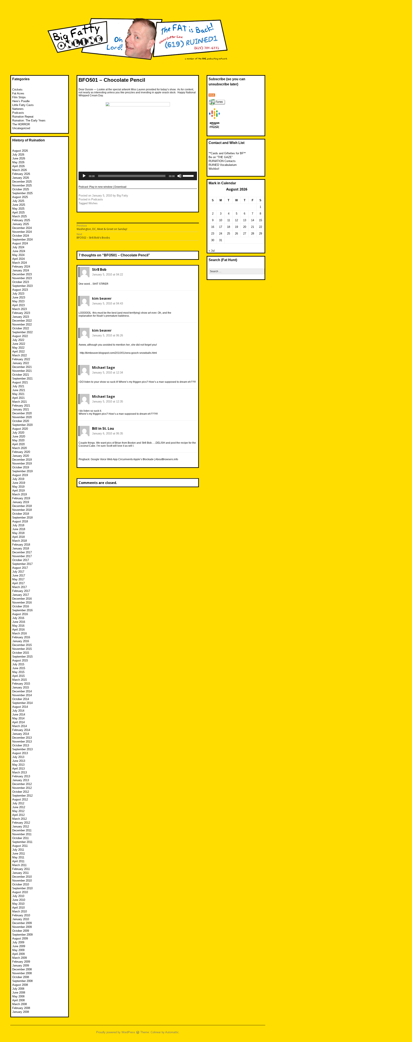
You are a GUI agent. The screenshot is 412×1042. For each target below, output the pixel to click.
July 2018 (18, 525)
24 (220, 233)
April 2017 (18, 583)
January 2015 (20, 687)
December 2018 (22, 506)
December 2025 (22, 181)
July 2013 (18, 757)
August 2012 (20, 799)
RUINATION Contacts (222, 161)
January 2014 (20, 733)
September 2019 (22, 471)
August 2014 (20, 706)
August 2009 (20, 938)
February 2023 (21, 313)
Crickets (17, 89)
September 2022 (22, 332)
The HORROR (21, 124)
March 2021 (19, 401)
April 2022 (18, 351)
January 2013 (20, 780)
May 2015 (18, 672)
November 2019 (22, 463)
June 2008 (18, 992)
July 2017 (18, 571)
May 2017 (18, 579)
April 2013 (18, 768)
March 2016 (19, 633)
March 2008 (19, 1004)
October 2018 (20, 513)
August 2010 (20, 892)
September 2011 (22, 842)
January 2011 (20, 872)
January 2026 (20, 177)
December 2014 (22, 691)
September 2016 (22, 610)
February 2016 (21, 637)
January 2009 (20, 965)
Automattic (172, 1032)
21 (252, 226)
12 (236, 220)
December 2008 (22, 969)
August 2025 (20, 197)
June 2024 (18, 251)
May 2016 (18, 625)
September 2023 (22, 285)
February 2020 (21, 452)
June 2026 (18, 158)
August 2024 (20, 243)
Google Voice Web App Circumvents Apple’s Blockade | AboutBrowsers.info (134, 459)
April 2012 (18, 815)
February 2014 (21, 730)
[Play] (84, 176)
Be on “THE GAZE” (221, 157)
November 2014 (22, 695)
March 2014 (19, 726)
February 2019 (21, 498)
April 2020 (18, 444)
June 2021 (18, 390)
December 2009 (22, 923)
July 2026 (18, 154)
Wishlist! (214, 168)
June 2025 (18, 204)
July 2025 (18, 201)
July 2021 (18, 386)
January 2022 (20, 363)
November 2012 (22, 787)
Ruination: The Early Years (28, 120)
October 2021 (20, 374)
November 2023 (22, 278)
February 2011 (21, 869)
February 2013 (21, 776)
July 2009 (18, 942)
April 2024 (18, 258)
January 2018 (20, 548)
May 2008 (18, 996)
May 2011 (18, 857)
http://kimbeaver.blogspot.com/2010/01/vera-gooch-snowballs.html (118, 352)
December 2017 (22, 552)
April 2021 (18, 397)
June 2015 (18, 668)
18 (228, 226)
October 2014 (20, 699)
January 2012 (20, 826)
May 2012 (18, 811)
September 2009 (22, 934)
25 (228, 233)
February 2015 (21, 683)
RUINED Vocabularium (223, 164)
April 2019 (18, 490)
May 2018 (18, 533)
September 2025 (22, 193)
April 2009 (18, 954)
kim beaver (102, 298)
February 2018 (21, 544)
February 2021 (21, 405)
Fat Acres (18, 93)
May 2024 (18, 255)
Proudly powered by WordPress (115, 1032)
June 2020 (18, 436)
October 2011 (20, 838)
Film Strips (19, 97)
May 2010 (18, 903)
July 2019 (18, 479)
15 (260, 220)
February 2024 (21, 266)
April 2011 (18, 861)
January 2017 (20, 594)
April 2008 (18, 1000)
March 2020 (19, 448)
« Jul (212, 250)
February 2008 (21, 1008)
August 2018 (20, 521)
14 (252, 220)
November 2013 (22, 741)
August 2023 (20, 289)
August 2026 (20, 150)
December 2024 (22, 228)
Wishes (93, 203)
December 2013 (22, 737)
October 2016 (20, 606)
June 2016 (18, 621)
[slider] (189, 175)
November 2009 (22, 927)
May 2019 (18, 486)
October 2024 (20, 235)
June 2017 (18, 575)
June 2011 (18, 853)
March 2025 (19, 216)
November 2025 (22, 185)
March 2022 (19, 355)
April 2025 (18, 212)
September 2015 (22, 656)
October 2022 (20, 328)
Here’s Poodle (21, 101)
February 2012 (21, 822)
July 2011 (18, 849)
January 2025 (20, 224)
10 (220, 220)
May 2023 (18, 301)
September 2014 (22, 703)
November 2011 (22, 834)
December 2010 (22, 876)
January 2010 (20, 919)
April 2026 (18, 166)
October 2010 (20, 884)
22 (260, 226)
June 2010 (18, 899)
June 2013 (18, 760)
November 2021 (22, 370)
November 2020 (22, 417)
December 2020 (22, 413)
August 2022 (20, 336)
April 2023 (18, 305)
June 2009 (18, 946)
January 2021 (20, 409)
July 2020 (18, 432)
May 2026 (18, 162)
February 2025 (21, 220)
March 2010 (19, 911)
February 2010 (21, 915)
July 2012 (18, 803)
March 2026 (19, 170)
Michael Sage (103, 367)
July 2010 (18, 896)
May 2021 (18, 394)
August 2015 (20, 660)
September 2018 (22, 517)
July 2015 (18, 664)
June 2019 (18, 482)
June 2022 (18, 343)
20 (244, 226)
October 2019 (20, 467)
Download (120, 186)
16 (212, 226)
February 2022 (21, 359)
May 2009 (18, 950)
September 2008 (22, 981)
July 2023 (18, 293)
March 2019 (19, 494)
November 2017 (22, 556)
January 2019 (20, 502)
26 (236, 233)
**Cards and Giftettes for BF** (227, 153)
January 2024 (20, 270)
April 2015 (18, 676)
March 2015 (19, 679)
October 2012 (20, 791)
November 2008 (22, 973)
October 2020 (20, 421)
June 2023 (18, 297)
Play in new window (100, 186)
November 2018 (22, 509)
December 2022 (22, 320)
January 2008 (20, 1011)
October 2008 (20, 977)
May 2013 (18, 764)
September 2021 (22, 378)
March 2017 (19, 587)
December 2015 (22, 645)
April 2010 (18, 907)
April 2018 (18, 536)
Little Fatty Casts (23, 105)
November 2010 (22, 880)
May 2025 (18, 208)
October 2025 (20, 189)
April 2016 (18, 629)
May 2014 (18, 718)
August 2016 (20, 614)
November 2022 (22, 324)
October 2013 (20, 745)
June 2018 (18, 529)
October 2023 (20, 282)
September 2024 (22, 239)
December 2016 (22, 598)
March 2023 (19, 309)
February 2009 (21, 961)
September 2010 (22, 888)
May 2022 (18, 347)
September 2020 (22, 424)
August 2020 (20, 428)
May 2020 (18, 440)
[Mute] (179, 176)
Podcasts (97, 199)
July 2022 (18, 340)
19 (236, 226)
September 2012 (22, 795)
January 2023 (20, 316)
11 (228, 220)
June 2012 (18, 807)
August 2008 (20, 984)
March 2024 (19, 262)
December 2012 (22, 784)
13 (244, 220)
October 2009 (20, 930)
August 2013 (20, 753)
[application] (138, 176)
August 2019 (20, 475)
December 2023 (22, 274)
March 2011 (19, 865)
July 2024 (18, 247)
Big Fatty (122, 195)
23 (212, 233)
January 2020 (20, 455)
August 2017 (20, 567)
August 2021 (20, 382)
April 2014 (18, 722)
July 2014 (18, 710)
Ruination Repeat (22, 116)
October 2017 (20, 560)
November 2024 (22, 231)
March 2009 (19, 957)
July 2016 (18, 618)
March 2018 (19, 540)
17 (220, 226)
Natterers (18, 108)
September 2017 (22, 564)
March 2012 (19, 818)
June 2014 (18, 714)
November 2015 (22, 648)
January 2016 (20, 641)
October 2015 (20, 652)
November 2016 (22, 602)
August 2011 (20, 845)
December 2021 (22, 367)
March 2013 (19, 772)
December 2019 (22, 459)
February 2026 (21, 173)
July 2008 (18, 988)
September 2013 (22, 749)
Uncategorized (21, 128)
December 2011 (22, 830)
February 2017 (21, 591)
